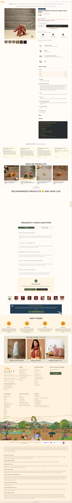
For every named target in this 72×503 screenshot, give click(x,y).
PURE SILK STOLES (11, 490)
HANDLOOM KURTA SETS (24, 494)
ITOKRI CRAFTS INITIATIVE (47, 40)
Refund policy (18, 442)
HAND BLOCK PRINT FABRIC (60, 471)
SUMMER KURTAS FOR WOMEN (41, 462)
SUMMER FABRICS (7, 462)
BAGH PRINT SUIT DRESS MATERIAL (37, 476)
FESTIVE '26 (45, 6)
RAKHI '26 (40, 6)
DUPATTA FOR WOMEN (8, 489)
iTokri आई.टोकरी (12, 442)
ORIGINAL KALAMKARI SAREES (50, 484)
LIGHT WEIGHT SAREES (23, 462)
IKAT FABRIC (14, 472)
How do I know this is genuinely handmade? (31, 260)
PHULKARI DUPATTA (26, 489)
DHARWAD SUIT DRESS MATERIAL (19, 477)
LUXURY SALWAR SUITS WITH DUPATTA (11, 494)
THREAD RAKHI (47, 456)
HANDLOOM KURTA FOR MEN (52, 495)
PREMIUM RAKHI (31, 456)
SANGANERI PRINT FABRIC (31, 472)
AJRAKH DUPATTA (53, 489)
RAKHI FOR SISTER (20, 458)
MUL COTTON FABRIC (42, 471)
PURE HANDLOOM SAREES (9, 484)
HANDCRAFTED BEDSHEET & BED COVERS (12, 495)
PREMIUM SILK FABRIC (41, 472)
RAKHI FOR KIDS (59, 456)
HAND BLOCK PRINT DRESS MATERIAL (46, 477)
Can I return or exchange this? (27, 242)
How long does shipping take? (27, 232)
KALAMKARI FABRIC (22, 472)
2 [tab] (35, 362)
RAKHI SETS (52, 456)
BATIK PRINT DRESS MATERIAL (32, 477)
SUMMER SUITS (31, 462)
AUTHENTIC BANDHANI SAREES (28, 484)
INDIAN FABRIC (7, 471)
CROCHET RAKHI (24, 456)
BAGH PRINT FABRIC (24, 471)
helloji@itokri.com (44, 135)
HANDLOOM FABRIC (8, 472)
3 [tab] (36, 362)
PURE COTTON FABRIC (33, 471)
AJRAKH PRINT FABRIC (15, 471)
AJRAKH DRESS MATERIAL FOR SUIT (23, 476)
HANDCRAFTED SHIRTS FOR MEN (39, 495)
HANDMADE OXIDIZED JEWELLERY (38, 497)
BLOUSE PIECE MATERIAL (29, 498)
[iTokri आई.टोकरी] (2, 1)
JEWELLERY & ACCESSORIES (22, 6)
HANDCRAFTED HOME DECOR (58, 494)
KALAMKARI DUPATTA (45, 489)
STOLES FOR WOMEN (17, 489)
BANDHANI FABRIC (59, 472)
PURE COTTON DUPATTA (35, 489)
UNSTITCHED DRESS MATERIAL (10, 476)
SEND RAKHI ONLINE (16, 456)
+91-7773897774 (37, 403)
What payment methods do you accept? (30, 251)
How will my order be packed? (27, 269)
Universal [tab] (26, 227)
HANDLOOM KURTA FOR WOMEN (36, 494)
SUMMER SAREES (15, 462)
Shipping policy (37, 442)
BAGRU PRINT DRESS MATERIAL (51, 476)
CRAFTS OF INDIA (52, 6)
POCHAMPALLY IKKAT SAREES (62, 484)
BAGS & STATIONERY (33, 6)
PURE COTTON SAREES (39, 484)
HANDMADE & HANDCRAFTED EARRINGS (23, 497)
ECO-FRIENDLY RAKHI (39, 456)
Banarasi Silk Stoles (36, 360)
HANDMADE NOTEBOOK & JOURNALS (53, 497)
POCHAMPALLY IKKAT (17, 467)
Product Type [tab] (45, 227)
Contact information (24, 443)
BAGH (8, 467)
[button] (70, 2)
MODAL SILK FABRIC (51, 472)
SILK (11, 467)
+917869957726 (43, 129)
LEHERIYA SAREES (7, 485)
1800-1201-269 (37, 401)
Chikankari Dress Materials (17, 360)
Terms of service (31, 442)
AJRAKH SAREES (18, 484)
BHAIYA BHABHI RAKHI (11, 458)
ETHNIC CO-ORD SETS (47, 494)
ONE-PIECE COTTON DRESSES (18, 498)
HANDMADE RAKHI (7, 456)
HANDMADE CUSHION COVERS (26, 495)
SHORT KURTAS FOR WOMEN (53, 462)
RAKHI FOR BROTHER (28, 458)
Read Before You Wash (36, 311)
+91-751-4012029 (37, 405)
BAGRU (5, 467)
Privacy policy (24, 442)
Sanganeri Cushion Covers (55, 360)
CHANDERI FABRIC (50, 471)
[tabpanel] (16, 350)
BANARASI (24, 467)
